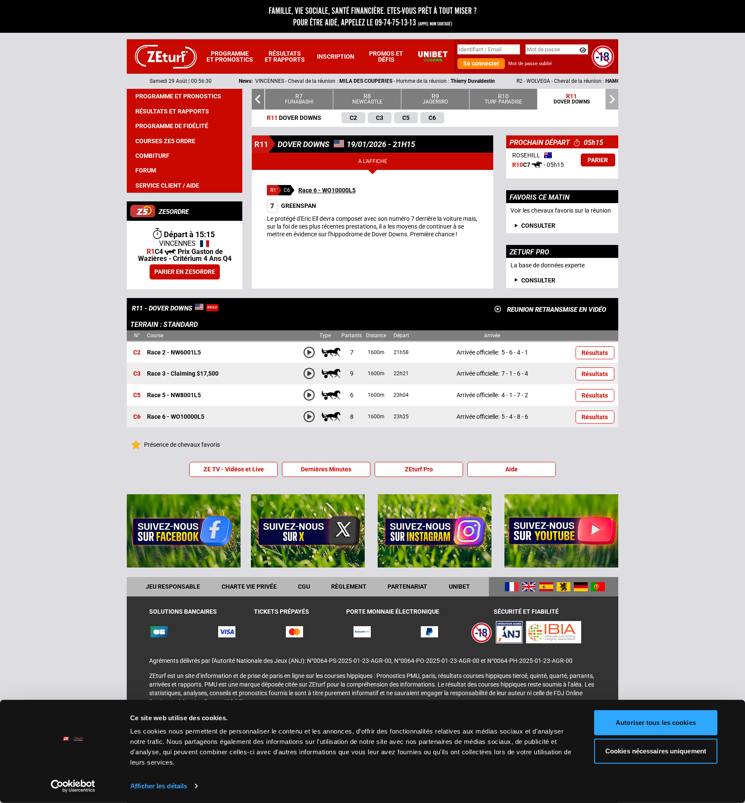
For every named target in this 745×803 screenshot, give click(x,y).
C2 (137, 352)
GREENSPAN (293, 205)
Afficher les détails (158, 786)
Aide (511, 469)
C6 (137, 417)
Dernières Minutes (326, 469)
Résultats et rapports (285, 56)
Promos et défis (386, 56)
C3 (137, 373)
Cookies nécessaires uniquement (655, 750)
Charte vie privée (249, 586)
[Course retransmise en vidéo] (498, 309)
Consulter (538, 280)
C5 (137, 395)
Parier (598, 160)
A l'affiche (372, 161)
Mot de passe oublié (530, 63)
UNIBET (459, 586)
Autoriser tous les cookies (656, 722)
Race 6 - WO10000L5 (327, 190)
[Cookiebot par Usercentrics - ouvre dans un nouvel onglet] (73, 786)
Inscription (335, 56)
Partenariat (407, 586)
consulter (538, 225)
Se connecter (481, 63)
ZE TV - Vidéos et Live (233, 469)
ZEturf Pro (419, 469)
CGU (304, 586)
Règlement (348, 586)
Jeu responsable (173, 586)
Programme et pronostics (230, 56)
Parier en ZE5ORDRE (184, 271)
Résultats (595, 352)
